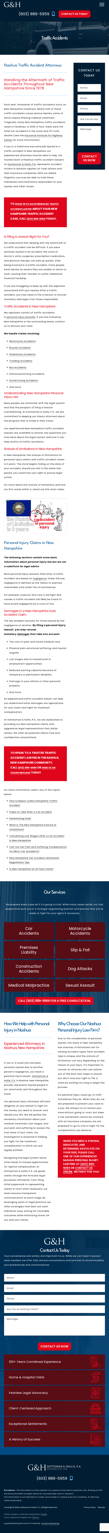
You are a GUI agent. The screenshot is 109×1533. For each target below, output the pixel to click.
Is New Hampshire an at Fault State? (31, 868)
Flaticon (35, 1517)
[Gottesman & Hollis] (12, 4)
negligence (40, 578)
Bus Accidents (17, 367)
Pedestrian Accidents (22, 354)
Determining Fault (20, 818)
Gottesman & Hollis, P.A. (21, 164)
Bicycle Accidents (20, 347)
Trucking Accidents (20, 360)
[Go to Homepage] (54, 1467)
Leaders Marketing (50, 1523)
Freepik (44, 1514)
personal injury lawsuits (21, 317)
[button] (35, 516)
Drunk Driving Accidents (23, 380)
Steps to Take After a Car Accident (30, 811)
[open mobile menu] (102, 4)
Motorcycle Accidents (22, 341)
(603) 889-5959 (36, 218)
